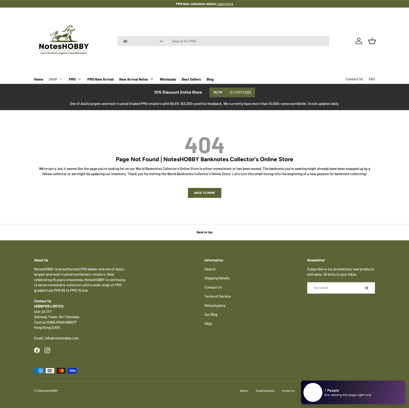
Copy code (242, 92)
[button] (372, 41)
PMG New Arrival (100, 79)
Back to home (204, 193)
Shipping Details (217, 278)
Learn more (225, 4)
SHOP (53, 79)
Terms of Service (217, 296)
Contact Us (354, 79)
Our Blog (211, 314)
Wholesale (168, 79)
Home (38, 79)
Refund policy (215, 305)
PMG (72, 79)
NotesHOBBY (50, 390)
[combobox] (223, 41)
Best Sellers (191, 79)
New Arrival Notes (133, 79)
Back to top (204, 232)
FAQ (372, 79)
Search (210, 269)
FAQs (208, 323)
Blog (210, 79)
